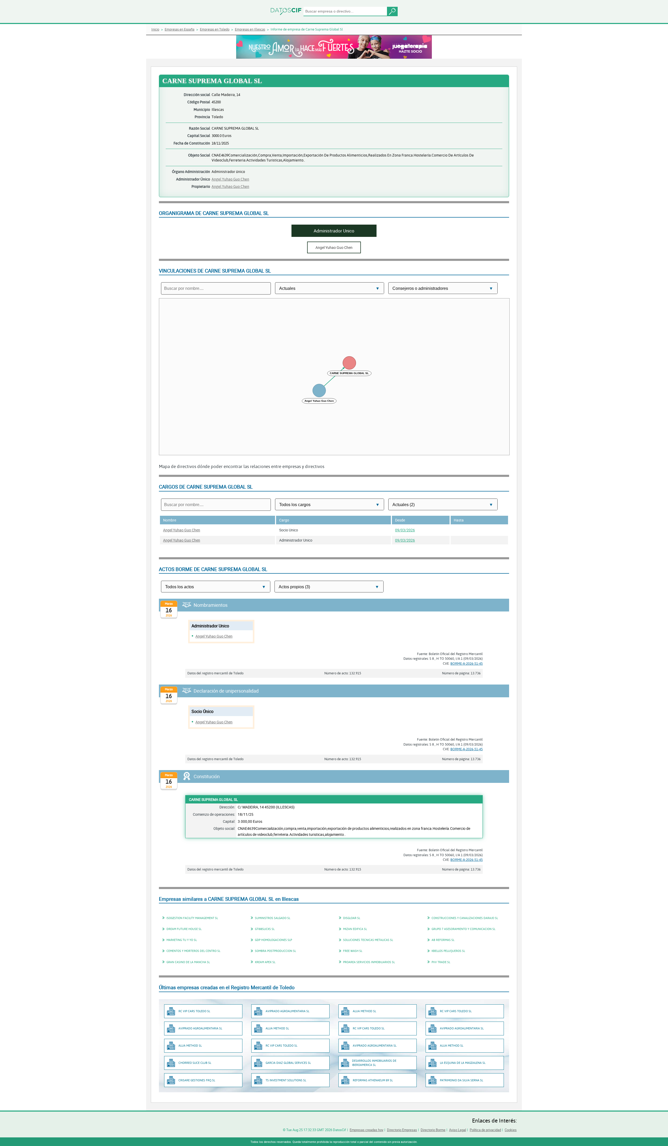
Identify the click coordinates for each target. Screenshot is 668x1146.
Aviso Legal (457, 1129)
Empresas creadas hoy (366, 1129)
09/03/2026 (405, 529)
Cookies (511, 1129)
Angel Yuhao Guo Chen (230, 179)
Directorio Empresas (402, 1129)
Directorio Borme (433, 1129)
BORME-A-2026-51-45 (466, 663)
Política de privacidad (485, 1129)
